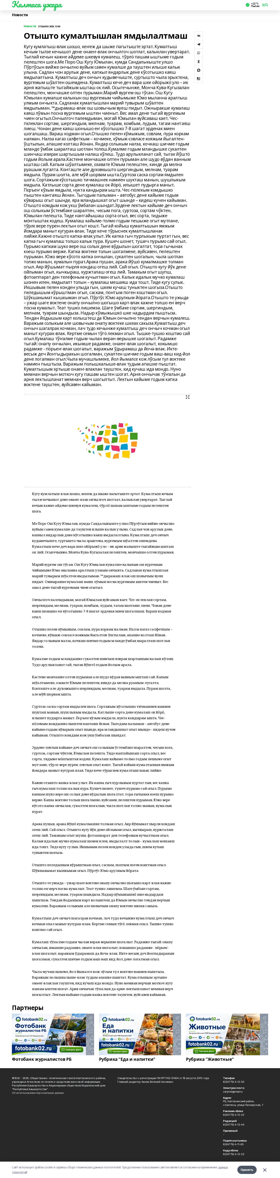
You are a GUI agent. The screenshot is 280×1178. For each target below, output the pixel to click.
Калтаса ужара (37, 4)
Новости (20, 15)
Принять (247, 1170)
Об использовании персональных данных (38, 1092)
